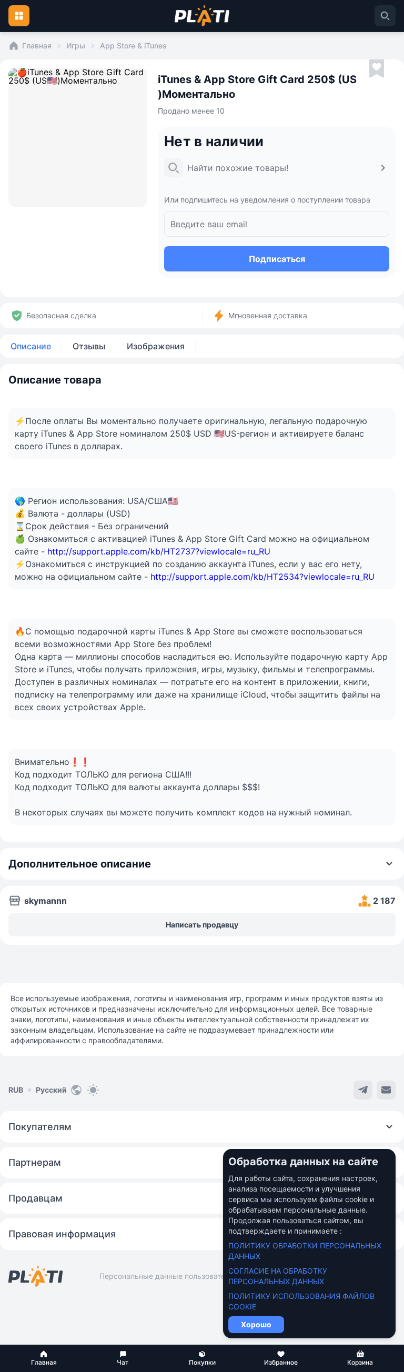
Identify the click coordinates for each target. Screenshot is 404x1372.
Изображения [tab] (156, 346)
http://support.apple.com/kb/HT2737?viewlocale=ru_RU (158, 551)
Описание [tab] (31, 346)
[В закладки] (376, 69)
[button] (43, 1358)
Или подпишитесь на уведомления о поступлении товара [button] (267, 199)
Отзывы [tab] (89, 346)
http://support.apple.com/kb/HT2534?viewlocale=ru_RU (262, 576)
